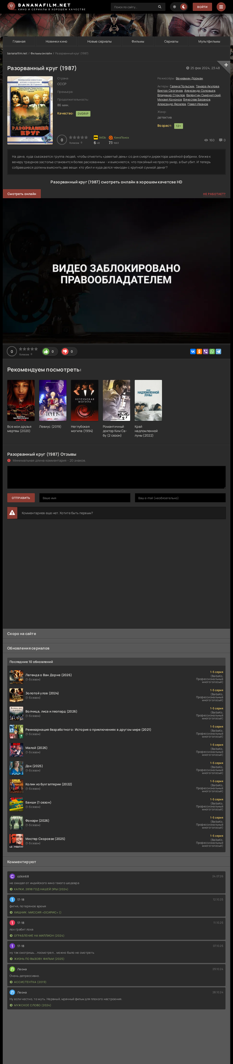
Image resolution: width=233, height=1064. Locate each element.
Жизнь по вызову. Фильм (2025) (39, 959)
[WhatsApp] (212, 351)
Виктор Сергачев (170, 90)
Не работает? (214, 194)
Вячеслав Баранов (196, 99)
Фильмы (138, 41)
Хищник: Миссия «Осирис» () (38, 912)
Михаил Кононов (169, 99)
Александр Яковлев (171, 104)
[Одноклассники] (199, 351)
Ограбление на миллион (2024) (39, 936)
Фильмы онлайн (41, 53)
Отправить (21, 498)
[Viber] (205, 351)
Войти (202, 7)
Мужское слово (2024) (32, 1005)
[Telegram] (218, 351)
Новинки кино (56, 41)
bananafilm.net (17, 53)
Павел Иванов (197, 104)
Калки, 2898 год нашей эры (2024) (41, 889)
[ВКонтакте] (193, 351)
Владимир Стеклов (171, 95)
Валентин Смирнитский (203, 95)
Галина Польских (182, 86)
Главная (19, 41)
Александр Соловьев (199, 90)
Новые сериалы (99, 41)
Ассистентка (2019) (30, 982)
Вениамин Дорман (189, 78)
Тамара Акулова (207, 86)
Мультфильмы (209, 41)
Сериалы (171, 41)
